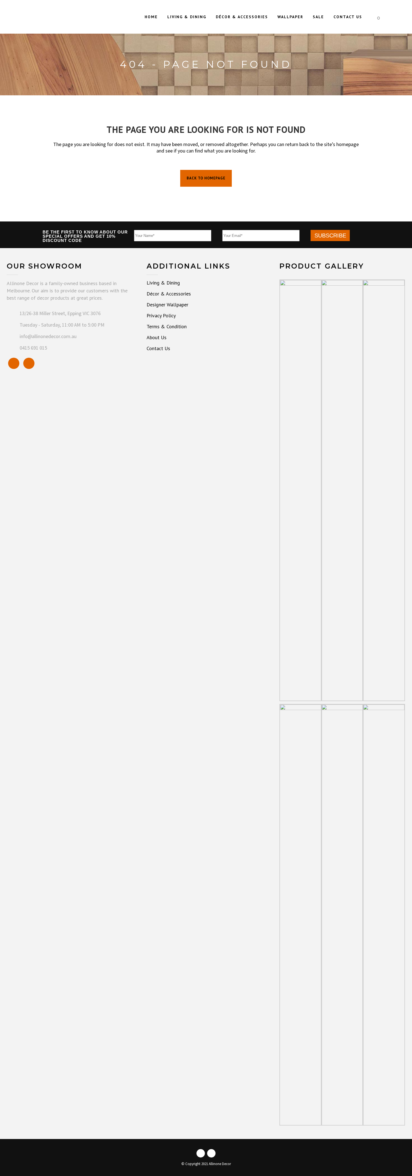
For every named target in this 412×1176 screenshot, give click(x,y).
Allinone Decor (220, 1164)
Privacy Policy (161, 316)
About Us (156, 337)
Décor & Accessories (169, 294)
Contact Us (158, 348)
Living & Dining (163, 283)
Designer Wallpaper (167, 305)
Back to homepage (206, 178)
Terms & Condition (167, 327)
